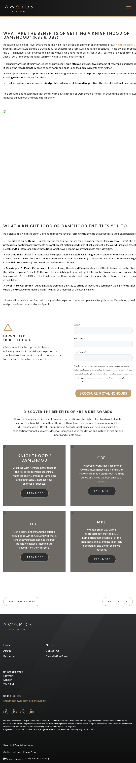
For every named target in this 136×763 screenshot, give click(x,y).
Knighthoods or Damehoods (59, 275)
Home (7, 644)
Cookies (7, 752)
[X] (22, 711)
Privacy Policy (29, 752)
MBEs (23, 275)
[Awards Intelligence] (19, 8)
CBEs (39, 275)
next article (118, 601)
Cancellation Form (57, 656)
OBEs (31, 275)
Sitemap (17, 752)
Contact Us (52, 650)
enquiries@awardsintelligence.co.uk (24, 700)
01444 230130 (12, 695)
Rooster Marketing (40, 758)
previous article (21, 601)
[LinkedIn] (14, 711)
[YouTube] (31, 711)
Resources (9, 656)
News (49, 644)
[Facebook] (5, 711)
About (7, 650)
